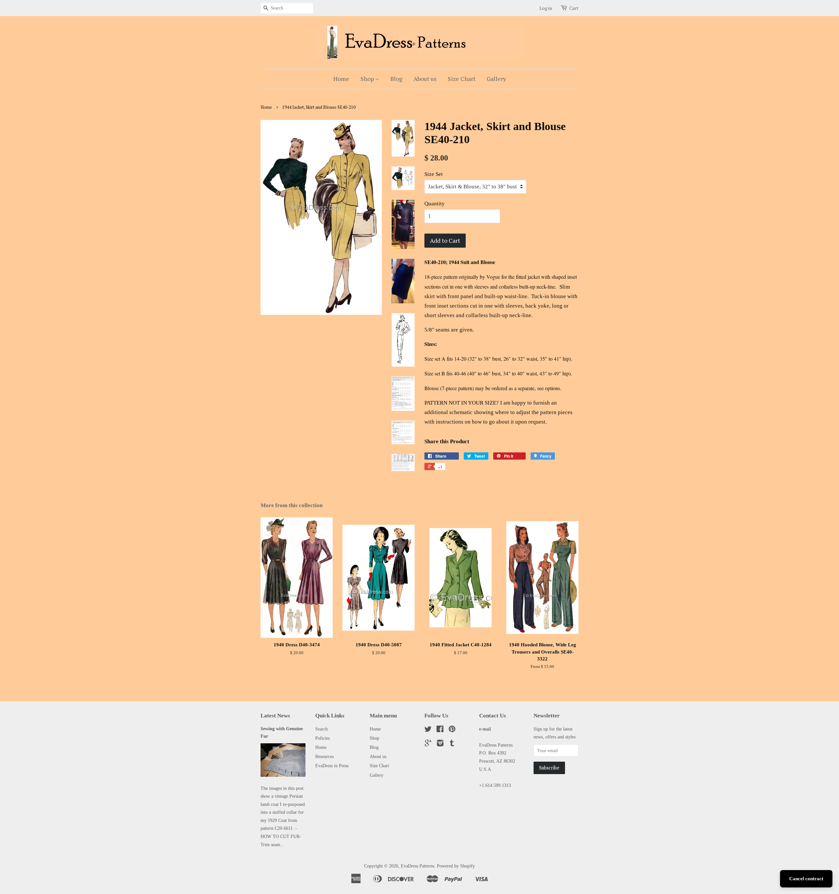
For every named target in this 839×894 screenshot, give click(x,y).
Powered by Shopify (456, 865)
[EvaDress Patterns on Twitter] (428, 730)
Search (321, 729)
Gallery (496, 79)
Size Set (433, 174)
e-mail (485, 729)
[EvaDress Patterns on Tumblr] (452, 744)
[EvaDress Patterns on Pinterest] (452, 730)
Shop (368, 79)
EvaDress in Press (331, 765)
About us (425, 79)
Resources (324, 756)
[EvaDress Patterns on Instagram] (440, 744)
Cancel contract (806, 878)
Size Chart (462, 79)
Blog (396, 79)
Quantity (434, 203)
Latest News (275, 716)
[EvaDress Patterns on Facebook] (440, 730)
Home (341, 79)
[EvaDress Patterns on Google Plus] (428, 744)
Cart (573, 8)
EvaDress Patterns (417, 865)
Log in (545, 8)
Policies (322, 738)
